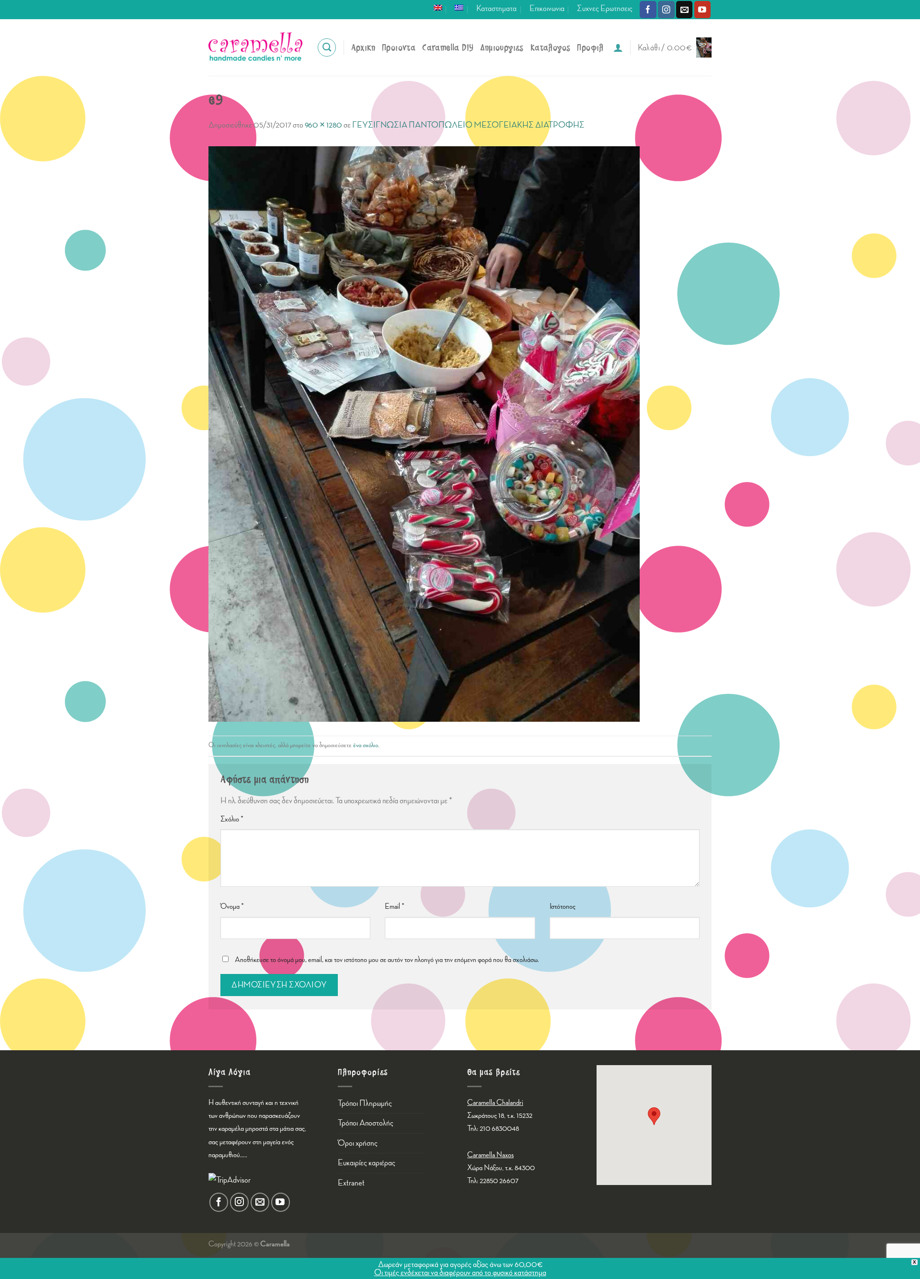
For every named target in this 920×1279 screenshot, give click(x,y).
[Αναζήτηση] (327, 47)
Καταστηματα (496, 8)
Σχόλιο (231, 819)
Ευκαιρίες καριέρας (366, 1162)
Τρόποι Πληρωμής (365, 1103)
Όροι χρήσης (358, 1143)
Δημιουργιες (501, 47)
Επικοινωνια (546, 8)
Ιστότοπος (562, 907)
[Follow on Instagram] (666, 9)
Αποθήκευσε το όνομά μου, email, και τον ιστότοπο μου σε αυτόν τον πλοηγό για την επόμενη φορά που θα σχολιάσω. (387, 960)
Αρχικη (363, 47)
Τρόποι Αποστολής (365, 1122)
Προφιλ (590, 47)
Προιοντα (398, 47)
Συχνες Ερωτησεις (604, 8)
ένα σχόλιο (365, 745)
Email (394, 907)
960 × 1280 (323, 124)
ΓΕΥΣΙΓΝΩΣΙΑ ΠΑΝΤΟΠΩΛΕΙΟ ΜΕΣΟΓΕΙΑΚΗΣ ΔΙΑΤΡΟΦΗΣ (468, 124)
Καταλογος (550, 47)
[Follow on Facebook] (648, 9)
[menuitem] (438, 7)
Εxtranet (351, 1182)
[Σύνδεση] (618, 47)
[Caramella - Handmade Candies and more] (255, 47)
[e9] (424, 432)
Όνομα (232, 907)
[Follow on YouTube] (702, 9)
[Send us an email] (684, 9)
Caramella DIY (447, 47)
